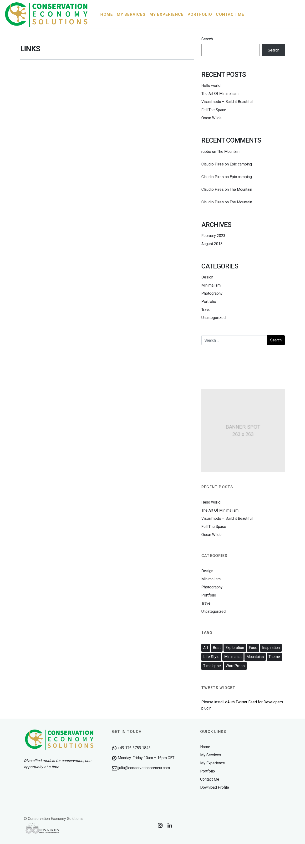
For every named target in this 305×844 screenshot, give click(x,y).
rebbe (206, 151)
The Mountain (228, 151)
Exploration (234, 647)
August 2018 (212, 244)
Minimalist (233, 656)
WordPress (235, 666)
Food (253, 647)
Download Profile (214, 787)
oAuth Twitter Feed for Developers (254, 702)
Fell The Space (213, 110)
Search (207, 39)
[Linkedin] (170, 825)
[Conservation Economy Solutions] (47, 14)
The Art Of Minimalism (220, 93)
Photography (212, 293)
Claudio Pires (212, 164)
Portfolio (208, 301)
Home (205, 747)
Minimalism (211, 285)
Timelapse (212, 666)
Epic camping (241, 164)
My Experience (212, 763)
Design (207, 277)
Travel (206, 309)
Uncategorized (213, 317)
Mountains (255, 656)
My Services (210, 755)
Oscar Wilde (211, 118)
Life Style (211, 656)
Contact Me (209, 779)
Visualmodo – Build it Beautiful (227, 101)
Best (217, 647)
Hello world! (211, 85)
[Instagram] (160, 825)
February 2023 (213, 235)
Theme (274, 656)
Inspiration (271, 647)
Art (205, 647)
